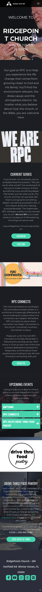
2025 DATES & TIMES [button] (21, 539)
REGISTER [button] (21, 363)
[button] (21, 236)
